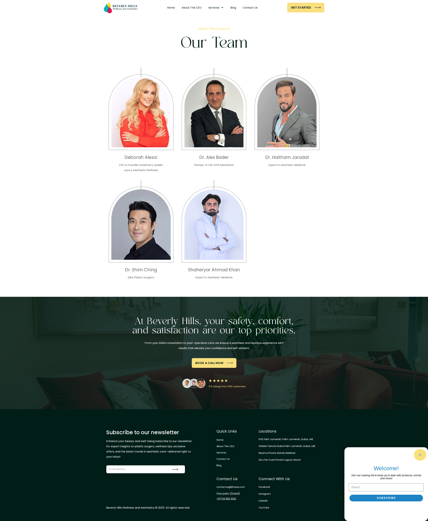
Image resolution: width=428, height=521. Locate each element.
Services (213, 8)
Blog (233, 8)
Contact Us (250, 8)
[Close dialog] (420, 455)
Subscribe (386, 498)
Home (171, 8)
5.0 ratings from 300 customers (227, 386)
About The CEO (192, 8)
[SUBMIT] (175, 469)
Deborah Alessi (141, 157)
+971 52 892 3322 (226, 498)
